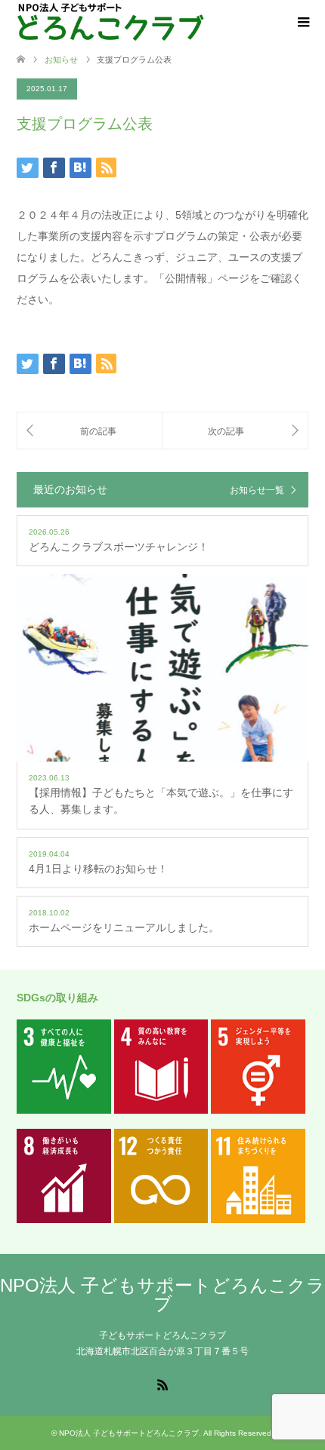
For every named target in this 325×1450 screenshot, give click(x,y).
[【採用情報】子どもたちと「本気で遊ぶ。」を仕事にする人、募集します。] (89, 430)
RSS (162, 1383)
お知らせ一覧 (257, 490)
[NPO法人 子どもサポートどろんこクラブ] (111, 22)
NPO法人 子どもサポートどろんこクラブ (162, 1294)
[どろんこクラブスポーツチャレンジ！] (235, 430)
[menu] (302, 22)
